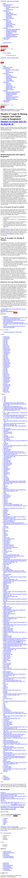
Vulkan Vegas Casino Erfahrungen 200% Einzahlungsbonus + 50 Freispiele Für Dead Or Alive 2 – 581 (15, 738)
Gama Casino (6, 564)
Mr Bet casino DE (7, 650)
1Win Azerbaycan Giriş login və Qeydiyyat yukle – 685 (15, 429)
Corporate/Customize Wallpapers (13, 29)
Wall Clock (8, 12)
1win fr (4, 434)
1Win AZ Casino (7, 428)
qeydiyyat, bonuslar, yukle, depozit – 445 (12, 690)
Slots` (4, 706)
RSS (4, 824)
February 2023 (6, 374)
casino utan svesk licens (8, 546)
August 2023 (6, 367)
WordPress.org (6, 779)
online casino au (6, 655)
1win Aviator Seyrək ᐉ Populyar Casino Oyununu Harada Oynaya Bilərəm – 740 (14, 424)
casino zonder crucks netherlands (10, 547)
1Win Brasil (5, 430)
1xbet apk (5, 444)
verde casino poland (7, 723)
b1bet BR (5, 509)
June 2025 (5, 341)
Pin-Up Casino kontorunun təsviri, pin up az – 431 (14, 681)
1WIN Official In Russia (8, 436)
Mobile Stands (9, 25)
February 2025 (6, 346)
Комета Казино (6, 761)
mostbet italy (6, 621)
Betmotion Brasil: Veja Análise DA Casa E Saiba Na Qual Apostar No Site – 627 (14, 517)
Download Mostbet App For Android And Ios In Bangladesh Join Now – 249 (13, 556)
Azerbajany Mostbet (7, 503)
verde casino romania (7, 724)
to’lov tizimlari (9, 232)
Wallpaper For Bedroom (11, 31)
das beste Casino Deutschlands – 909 (11, 554)
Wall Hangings (9, 23)
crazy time (5, 552)
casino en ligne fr (7, 540)
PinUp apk (5, 683)
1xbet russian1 (6, 479)
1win (2, 802)
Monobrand (5, 589)
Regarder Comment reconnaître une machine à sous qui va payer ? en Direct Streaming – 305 (15, 694)
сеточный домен (7, 766)
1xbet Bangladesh (7, 457)
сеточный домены (7, 767)
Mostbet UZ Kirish (7, 109)
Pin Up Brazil (6, 665)
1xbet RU (5, 476)
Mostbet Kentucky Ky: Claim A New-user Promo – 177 (15, 622)
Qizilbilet (5, 691)
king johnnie (6, 575)
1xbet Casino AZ (7, 460)
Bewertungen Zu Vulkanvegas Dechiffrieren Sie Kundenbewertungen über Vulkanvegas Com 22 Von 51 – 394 (15, 524)
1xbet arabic (5, 448)
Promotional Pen (9, 9)
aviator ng (5, 502)
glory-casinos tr (6, 568)
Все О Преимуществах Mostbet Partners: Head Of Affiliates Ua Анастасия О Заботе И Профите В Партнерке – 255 (14, 757)
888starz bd (5, 488)
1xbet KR (5, 471)
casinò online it (6, 543)
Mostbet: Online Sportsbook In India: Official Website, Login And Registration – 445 (15, 649)
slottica (4, 707)
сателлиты (5, 765)
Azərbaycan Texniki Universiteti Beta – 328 (12, 504)
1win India (5, 435)
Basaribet (5, 513)
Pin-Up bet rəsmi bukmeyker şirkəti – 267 (12, 680)
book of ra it (5, 531)
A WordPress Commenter (8, 332)
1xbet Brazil (5, 459)
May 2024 (5, 356)
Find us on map (4, 830)
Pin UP (4, 661)
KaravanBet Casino (7, 569)
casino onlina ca (6, 541)
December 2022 (6, 377)
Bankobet (5, 511)
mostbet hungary (6, 619)
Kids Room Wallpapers (8, 856)
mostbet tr (5, 633)
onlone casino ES (7, 656)
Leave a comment (10, 797)
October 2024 (6, 351)
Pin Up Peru (6, 676)
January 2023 (6, 376)
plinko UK (5, 687)
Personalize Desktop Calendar (12, 7)
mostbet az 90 (6, 606)
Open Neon (6, 39)
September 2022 (6, 380)
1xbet (11, 802)
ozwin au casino (6, 658)
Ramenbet (5, 692)
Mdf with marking (10, 26)
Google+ (5, 820)
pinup (11, 807)
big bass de (5, 526)
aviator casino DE (7, 495)
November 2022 (6, 378)
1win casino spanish (7, 433)
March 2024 (5, 358)
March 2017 (5, 389)
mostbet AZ (21, 805)
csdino (4, 553)
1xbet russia (5, 477)
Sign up (15, 815)
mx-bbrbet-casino (7, 653)
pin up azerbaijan (7, 664)
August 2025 (6, 339)
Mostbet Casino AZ (7, 612)
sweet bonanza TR (7, 710)
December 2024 (6, 349)
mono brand (5, 586)
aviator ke (5, 499)
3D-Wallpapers (6, 869)
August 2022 (6, 382)
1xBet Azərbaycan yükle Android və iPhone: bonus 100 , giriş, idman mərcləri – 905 (15, 456)
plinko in (5, 686)
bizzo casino (6, 527)
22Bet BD (5, 486)
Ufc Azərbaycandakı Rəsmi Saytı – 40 (11, 718)
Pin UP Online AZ (7, 671)
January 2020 (6, 388)
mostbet (5, 590)
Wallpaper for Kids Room (11, 30)
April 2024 (5, 357)
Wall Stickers (9, 15)
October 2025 (6, 336)
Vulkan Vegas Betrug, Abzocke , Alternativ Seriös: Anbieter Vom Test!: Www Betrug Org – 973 (14, 735)
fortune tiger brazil (7, 563)
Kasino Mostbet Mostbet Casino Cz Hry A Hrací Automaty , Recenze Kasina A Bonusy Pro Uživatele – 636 (15, 572)
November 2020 (6, 385)
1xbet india (5, 467)
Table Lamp (8, 21)
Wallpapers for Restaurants (11, 36)
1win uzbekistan (6, 439)
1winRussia (5, 443)
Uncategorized (6, 719)
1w (4, 411)
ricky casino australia (7, 698)
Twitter (4, 819)
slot (4, 703)
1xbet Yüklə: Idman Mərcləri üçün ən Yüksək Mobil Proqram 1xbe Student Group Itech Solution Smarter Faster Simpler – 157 (14, 482)
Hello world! (18, 332)
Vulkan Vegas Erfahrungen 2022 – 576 (11, 742)
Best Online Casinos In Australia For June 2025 (13, 322)
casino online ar (6, 542)
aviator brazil (6, 494)
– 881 (4, 401)
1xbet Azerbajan (6, 450)
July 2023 (5, 368)
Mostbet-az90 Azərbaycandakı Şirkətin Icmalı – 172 (14, 643)
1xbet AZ (16, 802)
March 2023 (5, 373)
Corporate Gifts (6, 5)
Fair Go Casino (6, 558)
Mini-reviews (6, 585)
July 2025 (5, 340)
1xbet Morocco (6, 473)
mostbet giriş (6, 614)
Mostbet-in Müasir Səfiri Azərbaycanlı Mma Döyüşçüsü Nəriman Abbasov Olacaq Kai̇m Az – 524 (15, 645)
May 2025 (5, 342)
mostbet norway (6, 627)
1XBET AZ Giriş (7, 449)
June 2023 (5, 369)
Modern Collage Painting (11, 14)
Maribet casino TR (7, 583)
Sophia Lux (5, 316)
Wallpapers (5, 28)
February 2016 (6, 391)
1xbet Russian (6, 478)
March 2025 (5, 345)
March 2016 (5, 390)
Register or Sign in (7, 42)
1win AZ (7, 802)
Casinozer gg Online (7, 551)
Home (4, 3)
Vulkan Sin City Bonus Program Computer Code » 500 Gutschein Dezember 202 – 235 (15, 727)
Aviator (4, 493)
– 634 (4, 399)
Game (4, 565)
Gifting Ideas (6, 567)
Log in (4, 775)
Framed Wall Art (9, 13)
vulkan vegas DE (10, 809)
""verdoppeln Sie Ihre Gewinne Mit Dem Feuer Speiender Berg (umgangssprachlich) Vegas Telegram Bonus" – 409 (14, 404)
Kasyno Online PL (7, 574)
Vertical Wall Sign (7, 851)
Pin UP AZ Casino (7, 663)
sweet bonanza (6, 709)
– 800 (4, 400)
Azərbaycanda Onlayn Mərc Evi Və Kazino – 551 (14, 508)
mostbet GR (5, 616)
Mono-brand (6, 587)
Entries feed (5, 777)
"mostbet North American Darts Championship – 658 (14, 407)
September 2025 (6, 337)
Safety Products (6, 37)
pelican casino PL (7, 660)
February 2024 (6, 360)
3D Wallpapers (9, 32)
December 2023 (6, 362)
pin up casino (6, 666)
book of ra (5, 530)
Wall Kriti (11, 875)
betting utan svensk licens (8, 521)
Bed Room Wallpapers (8, 865)
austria (4, 492)
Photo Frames (9, 17)
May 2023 (5, 371)
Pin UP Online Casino (8, 672)
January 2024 (6, 361)
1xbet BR (20, 802)
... (3, 40)
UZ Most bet (6, 720)
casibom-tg (5, 535)
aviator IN (5, 498)
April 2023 (5, 372)
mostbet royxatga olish (8, 630)
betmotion (24, 802)
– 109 (4, 396)
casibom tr (5, 533)
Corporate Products (7, 870)
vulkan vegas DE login (8, 740)
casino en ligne (6, 537)
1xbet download (6, 465)
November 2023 (6, 363)
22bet (4, 484)
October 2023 (6, 364)
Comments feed (6, 778)
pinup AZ (16, 807)
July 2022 (5, 383)
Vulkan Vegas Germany (8, 746)
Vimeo (4, 823)
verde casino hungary (7, 721)
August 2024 (6, 353)
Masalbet (5, 584)
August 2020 (6, 387)
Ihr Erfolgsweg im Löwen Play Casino (11, 318)
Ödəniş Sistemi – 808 (7, 654)
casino (4, 536)
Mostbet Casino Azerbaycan (9, 613)
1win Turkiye (6, 438)
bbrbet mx (5, 515)
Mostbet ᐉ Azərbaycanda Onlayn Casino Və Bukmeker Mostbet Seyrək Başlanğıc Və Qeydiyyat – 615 (15, 639)
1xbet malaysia (6, 472)
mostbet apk (5, 597)
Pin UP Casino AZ (7, 667)
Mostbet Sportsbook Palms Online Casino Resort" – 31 (15, 632)
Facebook (5, 818)
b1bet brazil (5, 510)
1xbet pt (5, 475)
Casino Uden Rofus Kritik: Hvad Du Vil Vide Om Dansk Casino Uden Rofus (14, 327)
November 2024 (6, 350)
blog (4, 529)
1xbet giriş (5, 466)
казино (4, 760)
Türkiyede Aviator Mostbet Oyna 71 (9, 311)
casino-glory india (7, 548)
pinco (4, 682)
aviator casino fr (6, 497)
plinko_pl (5, 688)
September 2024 (6, 352)
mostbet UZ (5, 807)
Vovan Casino (6, 725)
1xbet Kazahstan (6, 468)
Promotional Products (8, 4)
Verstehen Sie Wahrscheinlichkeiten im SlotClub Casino (15, 317)
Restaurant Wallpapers (8, 867)
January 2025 (6, 347)
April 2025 (5, 344)
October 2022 (6, 379)
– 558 (4, 397)
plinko (4, 685)
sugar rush (5, 708)
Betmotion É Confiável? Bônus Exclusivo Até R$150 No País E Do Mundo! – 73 (14, 520)
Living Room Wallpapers (8, 857)
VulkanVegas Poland (7, 752)
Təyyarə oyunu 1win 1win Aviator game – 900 (13, 712)
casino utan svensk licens (8, 544)
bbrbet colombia (6, 514)
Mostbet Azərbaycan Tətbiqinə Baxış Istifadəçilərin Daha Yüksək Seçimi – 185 (14, 610)
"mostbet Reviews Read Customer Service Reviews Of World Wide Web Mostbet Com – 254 (15, 409)
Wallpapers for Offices (11, 35)
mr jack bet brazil (7, 652)
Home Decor (6, 19)
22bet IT (5, 487)
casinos (4, 549)
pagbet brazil (6, 659)
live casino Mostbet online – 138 (10, 579)
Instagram (5, 821)
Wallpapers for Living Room (12, 34)
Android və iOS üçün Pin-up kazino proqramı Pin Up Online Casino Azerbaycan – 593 (14, 490)
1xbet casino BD (6, 461)
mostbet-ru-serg (6, 647)
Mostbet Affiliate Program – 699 (10, 596)
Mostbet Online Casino (8, 628)
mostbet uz (5, 634)
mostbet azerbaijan (7, 608)
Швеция (5, 771)
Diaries (7, 8)
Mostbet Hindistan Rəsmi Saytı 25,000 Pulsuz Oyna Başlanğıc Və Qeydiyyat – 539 (14, 618)
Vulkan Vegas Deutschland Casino (10, 741)
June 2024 (5, 355)
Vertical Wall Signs (10, 18)
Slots (4, 704)
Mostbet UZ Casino (7, 635)
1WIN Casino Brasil (7, 432)
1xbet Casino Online (7, 463)
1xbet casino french (7, 462)
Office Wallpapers (7, 866)
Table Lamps (6, 864)
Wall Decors (6, 10)
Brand (4, 532)
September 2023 (6, 366)
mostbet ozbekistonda (8, 629)
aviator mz (5, 500)
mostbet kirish (6, 623)
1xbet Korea (6, 470)
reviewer (5, 697)
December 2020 (6, 384)
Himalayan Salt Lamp (10, 24)
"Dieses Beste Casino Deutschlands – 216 (12, 406)
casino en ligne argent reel (8, 538)
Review (5, 696)
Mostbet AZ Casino (7, 607)
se (3, 699)
